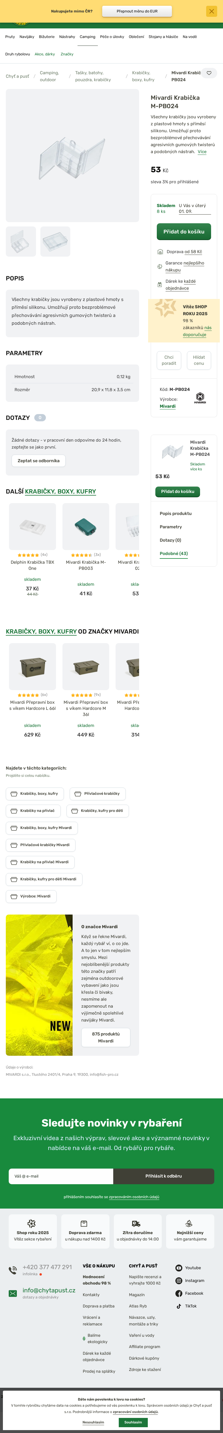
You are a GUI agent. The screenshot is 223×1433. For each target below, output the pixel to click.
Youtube (193, 1267)
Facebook (194, 1293)
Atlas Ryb (138, 1306)
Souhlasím (133, 1422)
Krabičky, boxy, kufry (143, 76)
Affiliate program (144, 1346)
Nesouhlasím (93, 1422)
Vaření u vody (141, 1335)
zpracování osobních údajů (135, 1412)
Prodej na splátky (99, 1371)
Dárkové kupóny (144, 1358)
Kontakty (91, 1294)
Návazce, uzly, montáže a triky (143, 1320)
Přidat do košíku (183, 231)
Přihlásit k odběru (163, 1176)
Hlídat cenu (199, 360)
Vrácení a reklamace (92, 1320)
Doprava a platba (99, 1306)
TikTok (191, 1305)
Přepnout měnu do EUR (137, 11)
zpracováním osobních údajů (134, 1197)
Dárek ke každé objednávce (97, 1356)
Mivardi (168, 406)
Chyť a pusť (17, 76)
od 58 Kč (193, 251)
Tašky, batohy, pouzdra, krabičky (93, 76)
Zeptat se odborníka (39, 460)
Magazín (137, 1294)
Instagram (194, 1280)
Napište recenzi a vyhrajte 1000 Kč (145, 1280)
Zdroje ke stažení (145, 1369)
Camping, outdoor (49, 76)
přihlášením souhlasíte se (111, 1197)
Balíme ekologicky (98, 1338)
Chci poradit (169, 360)
